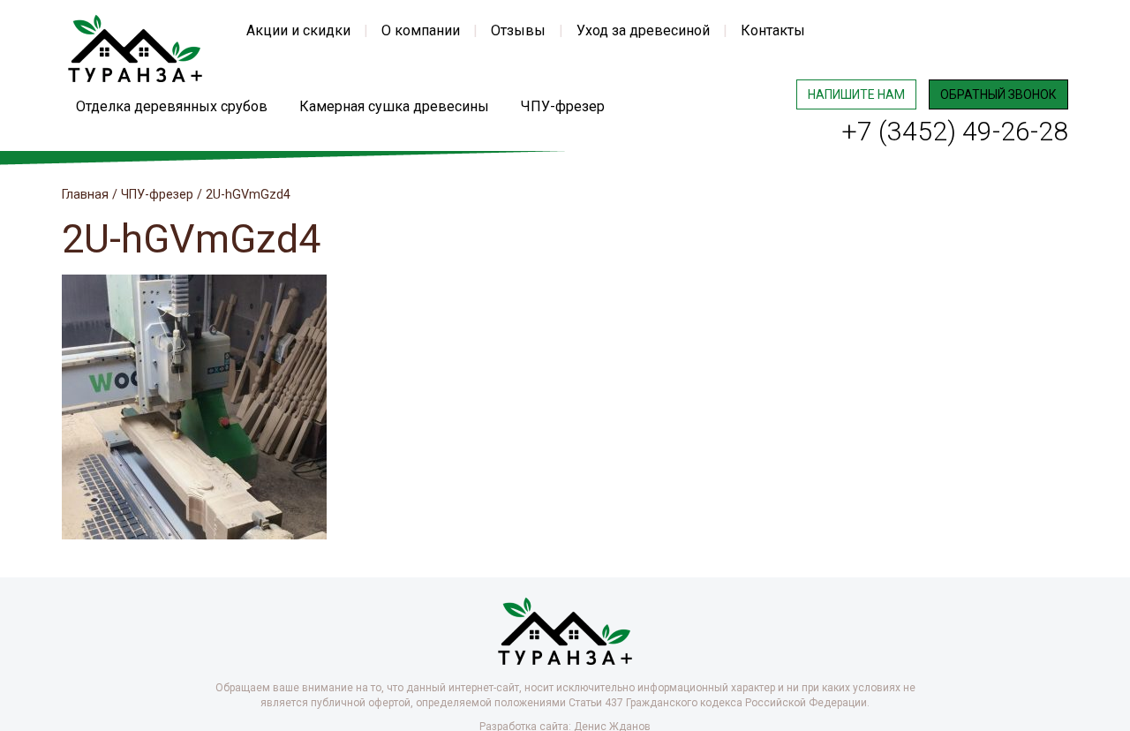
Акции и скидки (298, 30)
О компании (420, 30)
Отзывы (518, 30)
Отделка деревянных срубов (171, 106)
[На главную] (135, 47)
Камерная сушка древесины (394, 106)
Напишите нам (856, 94)
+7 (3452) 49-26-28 (954, 131)
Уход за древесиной (643, 30)
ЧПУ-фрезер (563, 106)
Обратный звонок (998, 94)
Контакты (773, 30)
